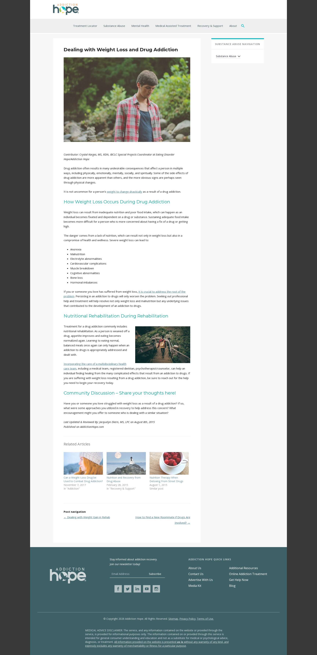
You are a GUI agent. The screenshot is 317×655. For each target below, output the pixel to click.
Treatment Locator (85, 26)
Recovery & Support (210, 26)
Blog (232, 586)
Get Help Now (238, 580)
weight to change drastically (124, 191)
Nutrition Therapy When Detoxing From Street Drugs (166, 479)
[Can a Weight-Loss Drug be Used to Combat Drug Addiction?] (83, 463)
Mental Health (140, 26)
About (233, 26)
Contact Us (195, 574)
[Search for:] (243, 26)
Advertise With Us (200, 580)
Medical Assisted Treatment (173, 26)
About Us (194, 568)
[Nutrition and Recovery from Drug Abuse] (126, 463)
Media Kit (194, 586)
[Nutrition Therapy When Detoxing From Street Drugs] (169, 463)
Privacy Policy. (187, 618)
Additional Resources (243, 568)
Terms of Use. (205, 618)
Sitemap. (173, 618)
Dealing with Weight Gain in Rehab (87, 517)
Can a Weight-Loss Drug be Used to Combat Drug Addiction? (83, 479)
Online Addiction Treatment (248, 574)
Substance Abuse (114, 26)
